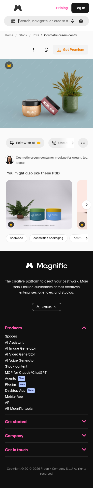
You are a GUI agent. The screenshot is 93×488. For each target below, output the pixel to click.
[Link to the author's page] (9, 160)
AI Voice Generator (20, 360)
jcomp (20, 163)
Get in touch (16, 449)
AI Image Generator (20, 348)
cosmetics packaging (48, 238)
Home (9, 35)
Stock (23, 35)
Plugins (15, 384)
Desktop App (19, 390)
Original (32, 66)
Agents (14, 378)
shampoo (16, 238)
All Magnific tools (18, 408)
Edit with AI (22, 144)
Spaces (11, 336)
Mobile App (14, 396)
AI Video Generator (20, 354)
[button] (46, 307)
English (47, 307)
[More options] (33, 50)
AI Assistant (14, 342)
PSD (36, 35)
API (7, 402)
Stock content (16, 366)
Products (13, 327)
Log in (80, 8)
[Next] (72, 143)
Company (14, 435)
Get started (16, 421)
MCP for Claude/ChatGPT (26, 372)
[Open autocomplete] (11, 21)
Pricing (62, 8)
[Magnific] (46, 267)
